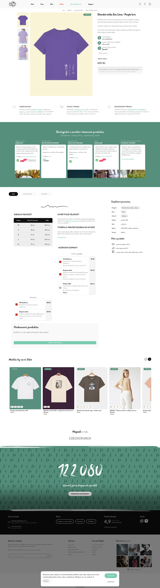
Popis (13, 194)
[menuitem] (32, 4)
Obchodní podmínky (73, 549)
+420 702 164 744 (16, 526)
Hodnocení (44, 194)
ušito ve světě (105, 44)
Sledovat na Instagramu (135, 569)
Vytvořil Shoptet (80, 587)
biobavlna (124, 216)
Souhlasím (110, 576)
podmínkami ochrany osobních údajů (31, 550)
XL (90, 407)
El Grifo (94, 552)
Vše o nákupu (71, 545)
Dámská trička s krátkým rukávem (130, 208)
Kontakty (80, 521)
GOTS (24, 157)
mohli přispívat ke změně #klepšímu (136, 109)
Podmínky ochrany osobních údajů (76, 552)
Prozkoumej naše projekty (80, 494)
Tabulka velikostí (27, 194)
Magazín (94, 554)
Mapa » (65, 292)
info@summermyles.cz (19, 521)
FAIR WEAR (29, 157)
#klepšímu (127, 541)
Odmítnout (111, 582)
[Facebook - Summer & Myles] (146, 521)
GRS (50, 156)
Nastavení (46, 581)
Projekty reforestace (97, 547)
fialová (123, 212)
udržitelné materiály (36, 109)
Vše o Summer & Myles (97, 545)
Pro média (94, 549)
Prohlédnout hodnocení (110, 527)
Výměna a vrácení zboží (65, 521)
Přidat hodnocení (55, 343)
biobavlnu (22, 112)
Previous (147, 360)
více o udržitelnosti (107, 39)
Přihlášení (91, 521)
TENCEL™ (41, 112)
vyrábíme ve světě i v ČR (81, 109)
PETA (34, 157)
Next (150, 360)
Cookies (70, 554)
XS (11, 407)
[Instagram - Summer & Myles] (141, 521)
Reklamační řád (71, 547)
